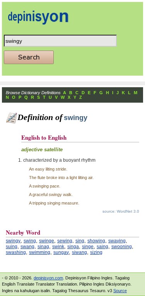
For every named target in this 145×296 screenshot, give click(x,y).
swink (58, 246)
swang (27, 246)
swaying (117, 241)
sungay (61, 252)
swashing (16, 252)
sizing (96, 252)
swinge (46, 241)
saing (102, 246)
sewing (64, 241)
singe (88, 246)
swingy (13, 241)
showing (96, 241)
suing (11, 246)
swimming (39, 252)
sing (79, 241)
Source (120, 290)
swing (30, 241)
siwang (79, 252)
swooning (121, 246)
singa (73, 246)
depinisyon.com (48, 278)
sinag (43, 246)
